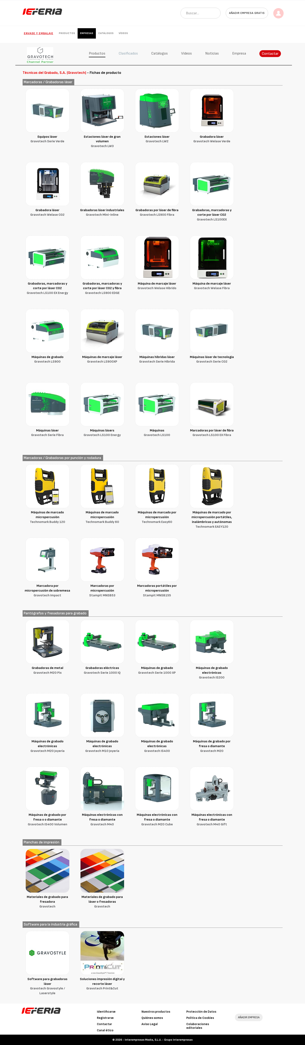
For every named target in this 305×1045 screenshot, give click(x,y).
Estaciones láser (157, 139)
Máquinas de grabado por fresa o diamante (212, 746)
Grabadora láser (211, 139)
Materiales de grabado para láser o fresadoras (102, 902)
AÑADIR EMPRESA (249, 1017)
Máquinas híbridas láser (157, 359)
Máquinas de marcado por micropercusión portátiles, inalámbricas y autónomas (212, 519)
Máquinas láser (47, 433)
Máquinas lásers (102, 433)
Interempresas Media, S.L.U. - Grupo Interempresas (159, 1039)
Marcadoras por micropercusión (102, 590)
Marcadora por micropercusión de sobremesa (47, 590)
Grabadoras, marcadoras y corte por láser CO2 (212, 215)
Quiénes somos (152, 1018)
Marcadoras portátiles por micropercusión (157, 590)
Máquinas (157, 433)
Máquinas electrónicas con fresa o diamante (102, 819)
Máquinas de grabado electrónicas (212, 673)
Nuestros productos (156, 1012)
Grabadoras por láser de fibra (156, 212)
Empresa (239, 53)
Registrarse (105, 1018)
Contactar (270, 53)
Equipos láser (47, 139)
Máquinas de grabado (47, 359)
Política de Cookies (200, 1018)
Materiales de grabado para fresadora (47, 902)
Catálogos (106, 33)
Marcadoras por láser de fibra (212, 433)
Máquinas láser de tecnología (212, 359)
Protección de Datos (201, 1012)
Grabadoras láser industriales (102, 212)
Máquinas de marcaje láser (102, 359)
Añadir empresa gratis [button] (247, 13)
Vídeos (123, 33)
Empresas (86, 33)
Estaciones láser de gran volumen (102, 141)
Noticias (212, 53)
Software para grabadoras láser (47, 986)
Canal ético (105, 1030)
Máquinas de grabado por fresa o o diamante (47, 819)
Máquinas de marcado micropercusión (47, 517)
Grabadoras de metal (47, 670)
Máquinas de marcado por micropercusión (157, 517)
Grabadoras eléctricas (102, 670)
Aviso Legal (150, 1024)
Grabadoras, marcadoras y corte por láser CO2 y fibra (102, 288)
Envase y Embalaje (38, 33)
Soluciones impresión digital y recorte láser (102, 984)
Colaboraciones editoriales (197, 1026)
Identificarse (106, 1012)
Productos (67, 33)
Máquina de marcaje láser (157, 286)
